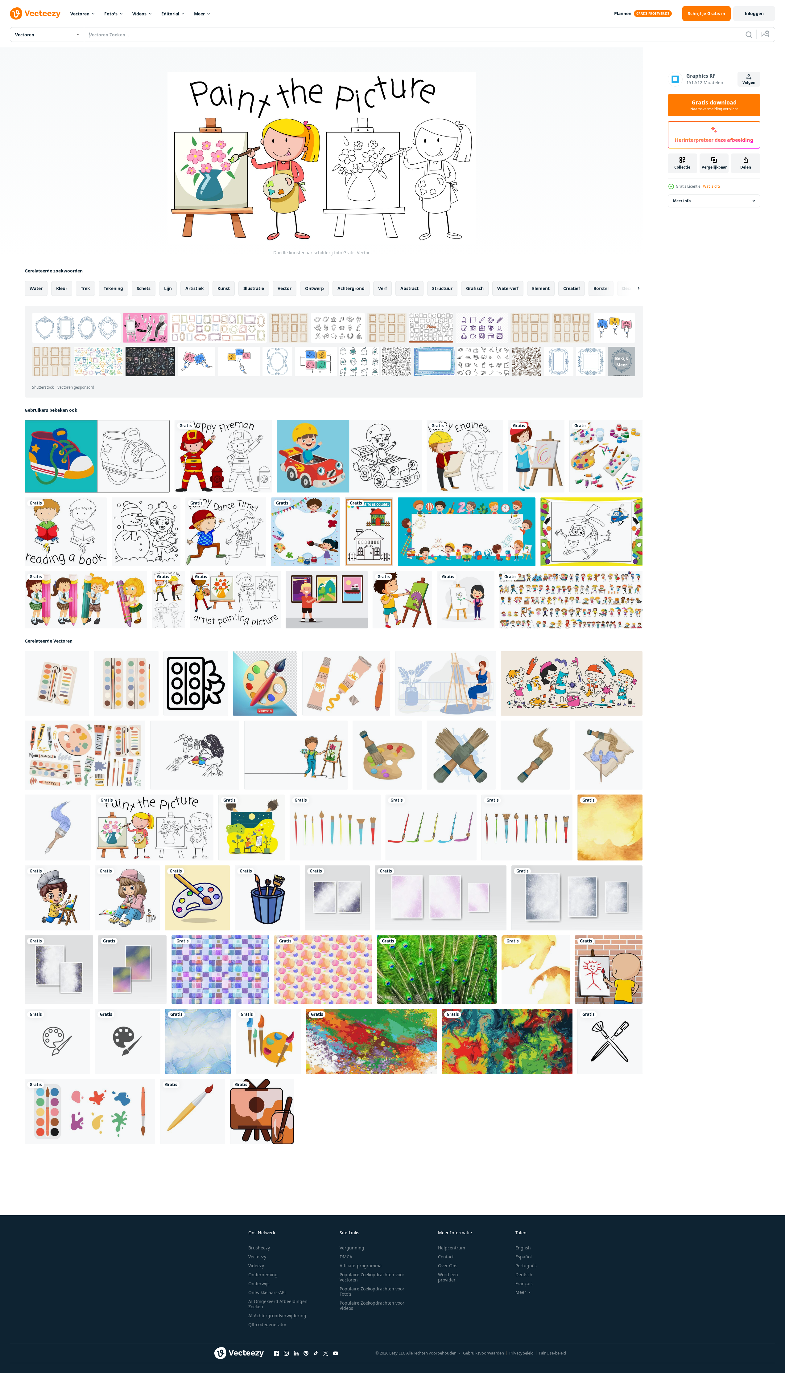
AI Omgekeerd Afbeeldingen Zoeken (278, 1304)
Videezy (256, 1266)
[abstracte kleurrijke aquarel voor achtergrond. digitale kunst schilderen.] (337, 897)
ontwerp (314, 288)
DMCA (346, 1257)
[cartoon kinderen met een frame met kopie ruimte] (466, 531)
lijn (168, 288)
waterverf (508, 288)
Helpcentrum (451, 1248)
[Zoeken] (749, 34)
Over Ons (447, 1266)
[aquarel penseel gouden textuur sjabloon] (609, 827)
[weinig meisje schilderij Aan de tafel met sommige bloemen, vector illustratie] (194, 755)
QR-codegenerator (267, 1324)
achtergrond (351, 288)
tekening (113, 288)
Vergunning (352, 1248)
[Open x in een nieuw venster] (325, 1353)
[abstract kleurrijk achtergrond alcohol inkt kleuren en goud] (198, 1041)
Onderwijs (259, 1283)
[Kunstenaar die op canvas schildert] (536, 456)
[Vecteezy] (35, 13)
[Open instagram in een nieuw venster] (286, 1353)
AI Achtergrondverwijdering (277, 1315)
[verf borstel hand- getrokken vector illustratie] (609, 1041)
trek (85, 288)
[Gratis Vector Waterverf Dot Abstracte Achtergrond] (323, 969)
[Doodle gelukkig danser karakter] (225, 531)
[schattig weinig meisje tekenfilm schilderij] (127, 897)
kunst (223, 288)
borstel (601, 288)
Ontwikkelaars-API (267, 1292)
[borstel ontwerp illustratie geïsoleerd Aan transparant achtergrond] (335, 827)
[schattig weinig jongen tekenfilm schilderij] (57, 897)
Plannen (622, 13)
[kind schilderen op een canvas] (608, 969)
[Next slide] (633, 288)
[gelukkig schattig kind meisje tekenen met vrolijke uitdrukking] (465, 599)
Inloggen (754, 13)
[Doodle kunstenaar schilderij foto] (154, 827)
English (523, 1248)
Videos (139, 14)
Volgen (748, 82)
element (541, 288)
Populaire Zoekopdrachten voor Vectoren (372, 1277)
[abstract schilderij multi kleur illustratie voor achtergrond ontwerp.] (507, 1041)
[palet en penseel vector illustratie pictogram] (57, 1041)
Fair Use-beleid (552, 1353)
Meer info (682, 200)
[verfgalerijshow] (327, 599)
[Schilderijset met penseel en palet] (605, 456)
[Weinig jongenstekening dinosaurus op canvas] (402, 599)
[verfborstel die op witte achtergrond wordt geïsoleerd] (192, 1111)
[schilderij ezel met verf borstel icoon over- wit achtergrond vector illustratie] (262, 1111)
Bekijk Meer (621, 361)
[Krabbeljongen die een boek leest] (66, 531)
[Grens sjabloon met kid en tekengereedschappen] (305, 531)
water (36, 288)
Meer (199, 14)
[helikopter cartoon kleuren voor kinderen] (591, 531)
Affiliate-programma (361, 1266)
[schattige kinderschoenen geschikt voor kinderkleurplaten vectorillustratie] (97, 456)
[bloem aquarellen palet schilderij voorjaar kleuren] (195, 683)
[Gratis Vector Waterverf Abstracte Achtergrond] (220, 969)
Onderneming (263, 1274)
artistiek (194, 288)
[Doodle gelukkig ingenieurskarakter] (465, 456)
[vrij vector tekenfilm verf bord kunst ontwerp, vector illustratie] (197, 897)
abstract (409, 288)
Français (524, 1283)
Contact (446, 1257)
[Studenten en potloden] (86, 599)
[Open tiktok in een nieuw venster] (315, 1353)
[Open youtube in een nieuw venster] (335, 1353)
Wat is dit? (711, 186)
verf (382, 288)
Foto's (111, 14)
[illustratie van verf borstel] (461, 755)
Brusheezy (259, 1248)
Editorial (170, 14)
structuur (442, 288)
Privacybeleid (521, 1353)
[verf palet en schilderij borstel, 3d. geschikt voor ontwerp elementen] (265, 683)
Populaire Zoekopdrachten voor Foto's (372, 1291)
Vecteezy (257, 1257)
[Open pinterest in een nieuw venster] (306, 1353)
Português (526, 1266)
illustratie (253, 288)
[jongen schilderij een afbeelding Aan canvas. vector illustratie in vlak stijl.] (251, 827)
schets (144, 288)
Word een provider (448, 1277)
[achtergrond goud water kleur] (536, 969)
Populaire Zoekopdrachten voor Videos (372, 1305)
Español (523, 1257)
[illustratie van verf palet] (387, 755)
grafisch (475, 288)
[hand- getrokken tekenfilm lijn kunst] (571, 683)
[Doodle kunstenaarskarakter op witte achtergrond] (235, 599)
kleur (61, 288)
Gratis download (714, 105)
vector (284, 288)
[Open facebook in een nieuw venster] (276, 1353)
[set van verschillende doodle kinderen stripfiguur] (570, 599)
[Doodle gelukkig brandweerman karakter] (223, 456)
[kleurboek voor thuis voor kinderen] (369, 531)
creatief (571, 288)
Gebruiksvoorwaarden (483, 1353)
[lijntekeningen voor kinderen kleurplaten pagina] (349, 456)
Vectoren (79, 14)
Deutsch (523, 1274)
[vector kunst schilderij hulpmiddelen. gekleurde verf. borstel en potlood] (268, 1041)
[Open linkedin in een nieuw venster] (296, 1353)
